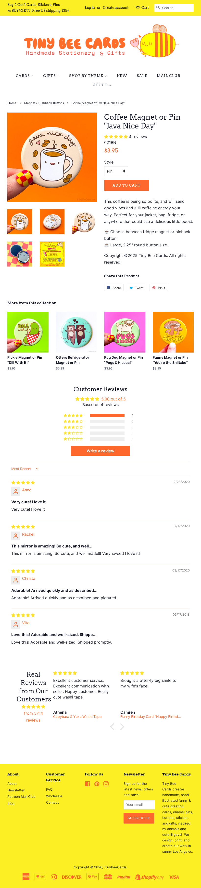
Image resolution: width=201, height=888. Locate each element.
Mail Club (168, 76)
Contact (52, 802)
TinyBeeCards (115, 867)
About (101, 85)
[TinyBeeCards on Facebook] (87, 785)
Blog (10, 803)
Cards (23, 76)
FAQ (49, 789)
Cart (145, 8)
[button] (116, 136)
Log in (90, 8)
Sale (142, 76)
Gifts (50, 76)
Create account (115, 8)
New (122, 76)
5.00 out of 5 (113, 398)
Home (11, 103)
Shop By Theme (86, 76)
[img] (23, 482)
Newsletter (16, 790)
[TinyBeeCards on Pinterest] (97, 785)
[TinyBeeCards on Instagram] (106, 785)
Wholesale (54, 796)
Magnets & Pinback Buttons (44, 103)
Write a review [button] (100, 450)
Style (108, 162)
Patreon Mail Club (21, 797)
